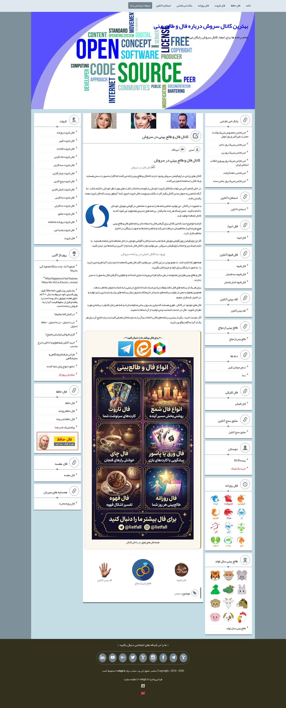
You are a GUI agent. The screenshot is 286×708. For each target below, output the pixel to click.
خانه (248, 5)
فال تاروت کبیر (67, 140)
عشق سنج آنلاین (237, 432)
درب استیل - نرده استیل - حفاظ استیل (59, 324)
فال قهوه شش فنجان (235, 282)
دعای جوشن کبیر (237, 367)
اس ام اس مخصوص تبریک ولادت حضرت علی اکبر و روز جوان (230, 134)
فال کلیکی (240, 403)
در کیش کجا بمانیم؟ (64, 314)
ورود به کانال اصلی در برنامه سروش (143, 254)
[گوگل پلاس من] (123, 657)
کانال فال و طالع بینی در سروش (165, 136)
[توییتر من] (133, 657)
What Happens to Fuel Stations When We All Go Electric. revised (59, 280)
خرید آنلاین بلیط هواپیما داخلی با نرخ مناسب (57, 344)
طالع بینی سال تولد (236, 628)
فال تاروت (220, 5)
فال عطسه (69, 475)
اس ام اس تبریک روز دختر (232, 144)
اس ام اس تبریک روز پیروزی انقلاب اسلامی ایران (229, 162)
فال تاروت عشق (66, 213)
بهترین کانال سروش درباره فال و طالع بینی (201, 26)
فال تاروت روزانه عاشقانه (61, 222)
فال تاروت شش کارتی (63, 189)
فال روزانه (203, 5)
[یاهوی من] (183, 657)
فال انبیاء (241, 237)
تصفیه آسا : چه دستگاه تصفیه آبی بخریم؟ (58, 268)
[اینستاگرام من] (153, 657)
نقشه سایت (130, 679)
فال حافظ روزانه (67, 411)
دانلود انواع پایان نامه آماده (61, 366)
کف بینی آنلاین (238, 310)
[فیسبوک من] (163, 657)
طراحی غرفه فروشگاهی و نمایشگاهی (63, 356)
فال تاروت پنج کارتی (64, 181)
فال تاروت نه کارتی (65, 197)
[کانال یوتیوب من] (113, 657)
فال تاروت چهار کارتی (64, 173)
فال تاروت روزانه (66, 132)
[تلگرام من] (173, 657)
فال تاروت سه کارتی (64, 165)
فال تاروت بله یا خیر (64, 230)
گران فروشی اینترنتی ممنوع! (60, 334)
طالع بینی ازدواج (237, 339)
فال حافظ (235, 5)
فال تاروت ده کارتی (65, 205)
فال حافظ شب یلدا (65, 419)
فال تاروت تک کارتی (64, 157)
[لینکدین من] (102, 657)
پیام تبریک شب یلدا (65, 427)
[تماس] (143, 657)
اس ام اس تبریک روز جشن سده (229, 180)
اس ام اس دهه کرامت (234, 172)
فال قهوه (241, 266)
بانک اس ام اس (184, 5)
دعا (244, 375)
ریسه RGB (240, 460)
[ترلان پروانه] (143, 121)
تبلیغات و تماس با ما (140, 5)
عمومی (178, 593)
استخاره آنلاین (163, 5)
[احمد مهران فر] (183, 121)
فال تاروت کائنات (66, 148)
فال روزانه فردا (67, 503)
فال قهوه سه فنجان (236, 274)
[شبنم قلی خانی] (104, 121)
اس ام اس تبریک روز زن (233, 152)
